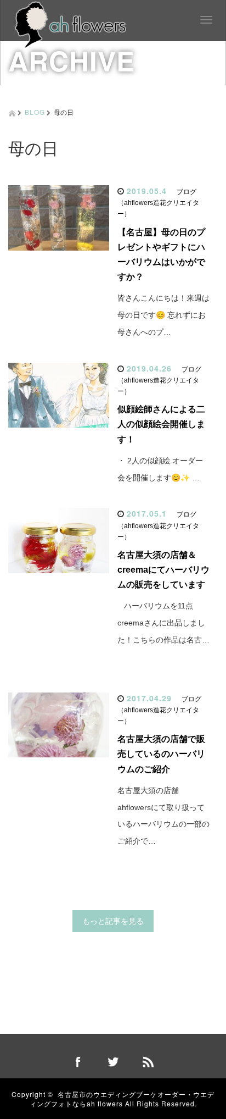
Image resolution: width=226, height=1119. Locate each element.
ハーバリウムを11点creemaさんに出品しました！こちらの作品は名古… (163, 622)
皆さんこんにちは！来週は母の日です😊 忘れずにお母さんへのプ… (163, 314)
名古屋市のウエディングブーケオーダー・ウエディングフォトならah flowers (122, 1098)
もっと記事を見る (113, 921)
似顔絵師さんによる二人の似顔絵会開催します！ (161, 424)
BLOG (35, 112)
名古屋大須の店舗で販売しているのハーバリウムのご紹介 (161, 753)
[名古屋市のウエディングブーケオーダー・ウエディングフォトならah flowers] (71, 23)
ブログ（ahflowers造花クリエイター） (158, 203)
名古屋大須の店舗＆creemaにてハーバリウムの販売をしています (163, 569)
